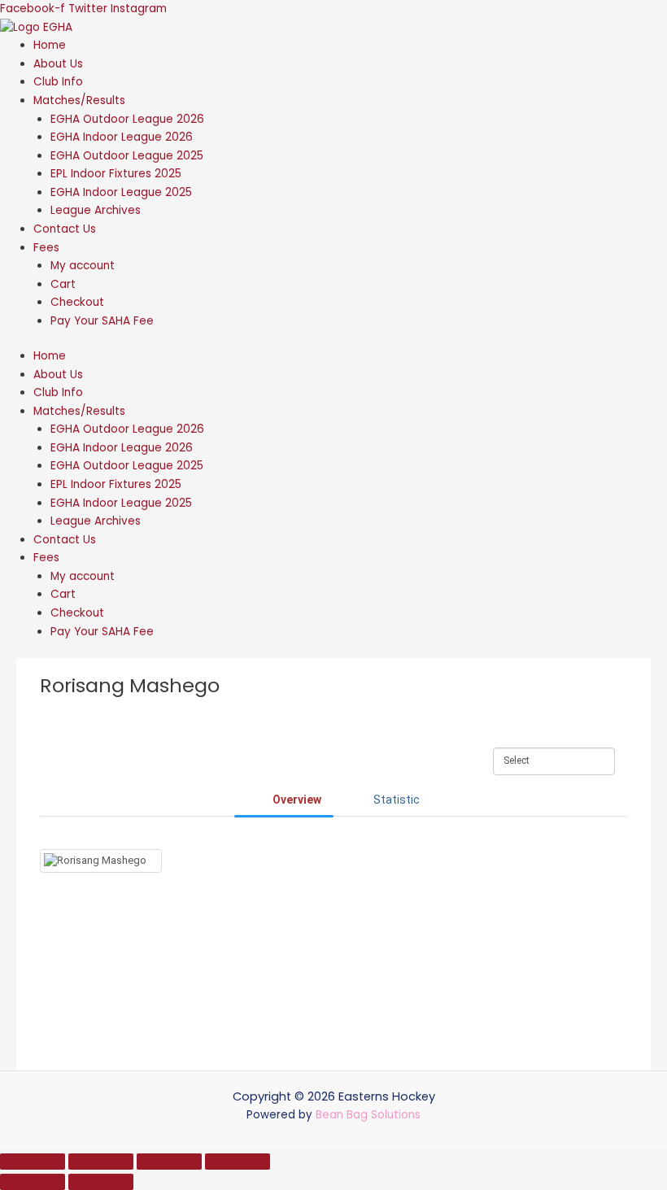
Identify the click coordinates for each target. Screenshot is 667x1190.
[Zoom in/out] (32, 1161)
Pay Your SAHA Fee (102, 321)
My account (82, 265)
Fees (46, 247)
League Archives (95, 210)
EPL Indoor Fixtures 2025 (115, 173)
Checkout (77, 302)
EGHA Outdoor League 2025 (126, 155)
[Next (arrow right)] (100, 1182)
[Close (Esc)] (237, 1161)
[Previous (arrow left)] (32, 1182)
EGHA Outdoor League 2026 (127, 119)
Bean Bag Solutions (368, 1114)
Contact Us (64, 229)
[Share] (169, 1161)
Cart (63, 284)
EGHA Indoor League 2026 (121, 137)
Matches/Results (79, 100)
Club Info (58, 81)
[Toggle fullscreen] (100, 1161)
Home (49, 45)
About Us (58, 64)
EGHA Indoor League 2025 (121, 192)
